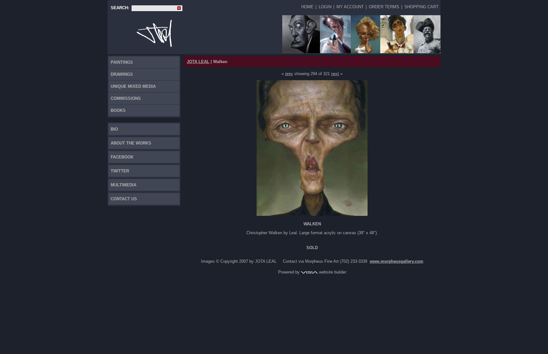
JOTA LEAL (198, 61)
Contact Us (124, 198)
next (335, 73)
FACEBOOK (122, 157)
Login (325, 6)
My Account (350, 6)
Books (118, 110)
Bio (114, 129)
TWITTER (120, 171)
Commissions (126, 98)
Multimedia (123, 185)
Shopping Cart (421, 6)
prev (289, 73)
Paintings (122, 62)
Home (307, 6)
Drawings (122, 74)
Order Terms (384, 6)
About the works (131, 143)
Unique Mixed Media (133, 86)
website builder (332, 272)
